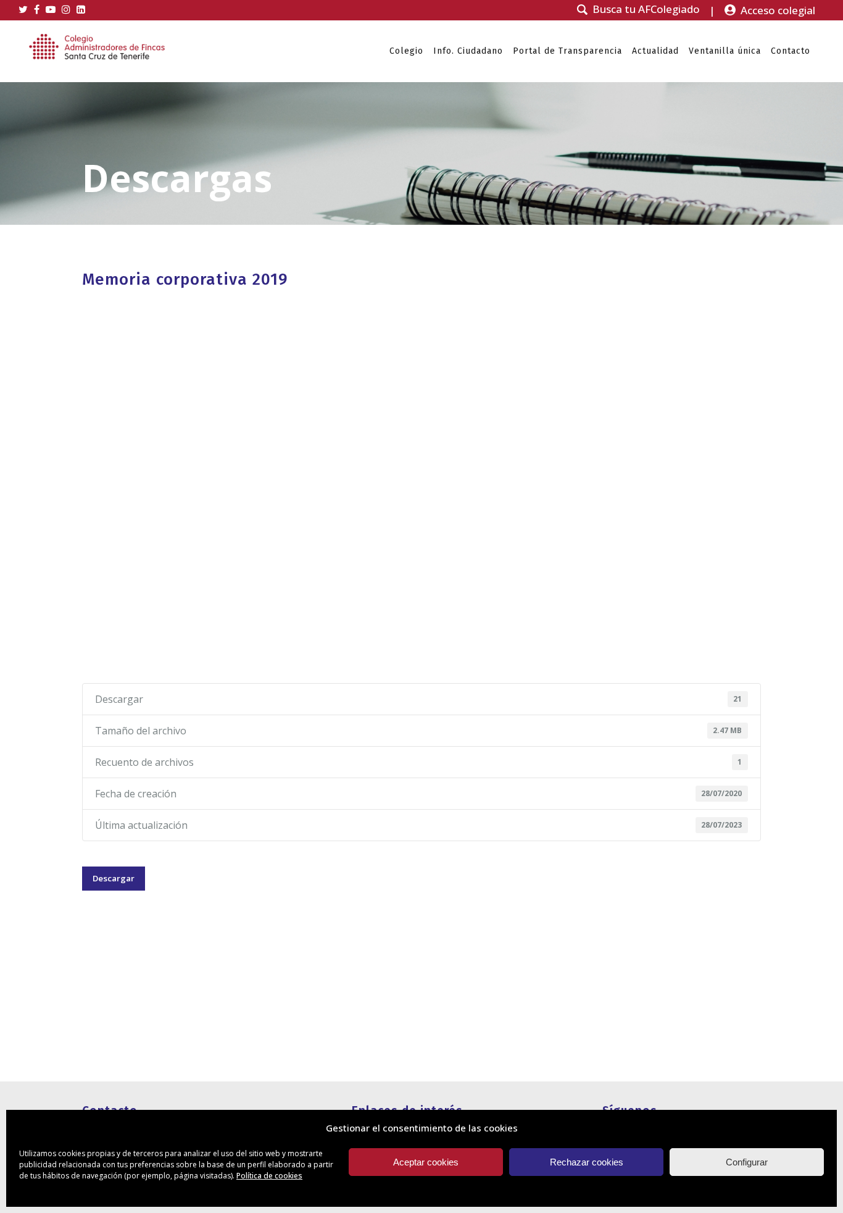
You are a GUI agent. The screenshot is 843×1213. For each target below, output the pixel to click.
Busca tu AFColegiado (646, 9)
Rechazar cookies (586, 1162)
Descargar (114, 878)
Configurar (747, 1162)
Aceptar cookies (426, 1162)
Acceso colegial (778, 10)
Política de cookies (269, 1175)
